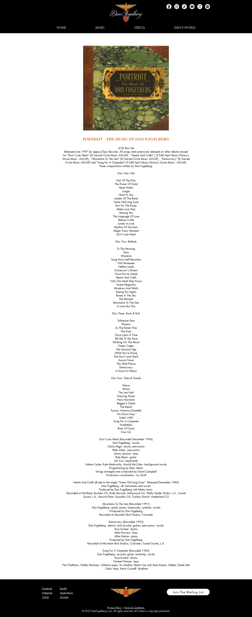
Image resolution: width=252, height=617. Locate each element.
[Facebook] (168, 6)
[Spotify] (207, 6)
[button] (100, 27)
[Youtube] (192, 6)
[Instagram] (176, 6)
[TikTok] (184, 6)
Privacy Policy (114, 607)
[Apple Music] (199, 6)
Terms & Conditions (134, 607)
